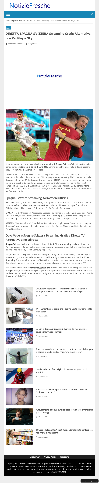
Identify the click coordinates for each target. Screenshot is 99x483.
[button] (92, 14)
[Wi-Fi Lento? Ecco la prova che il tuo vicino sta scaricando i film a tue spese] (19, 316)
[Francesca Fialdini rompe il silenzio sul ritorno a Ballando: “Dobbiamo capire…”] (19, 396)
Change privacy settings (89, 481)
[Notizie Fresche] (30, 5)
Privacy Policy (49, 457)
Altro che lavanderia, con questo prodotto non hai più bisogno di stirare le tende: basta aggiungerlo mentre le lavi (64, 350)
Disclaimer (35, 457)
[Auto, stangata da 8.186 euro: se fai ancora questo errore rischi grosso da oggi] (19, 416)
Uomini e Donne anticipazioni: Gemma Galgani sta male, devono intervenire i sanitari (61, 330)
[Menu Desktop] (8, 14)
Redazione (64, 457)
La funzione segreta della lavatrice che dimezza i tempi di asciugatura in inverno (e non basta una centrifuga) (62, 290)
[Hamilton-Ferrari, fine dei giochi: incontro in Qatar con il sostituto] (19, 376)
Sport (8, 28)
